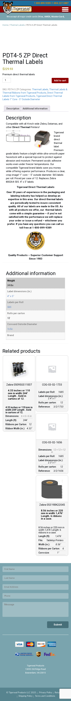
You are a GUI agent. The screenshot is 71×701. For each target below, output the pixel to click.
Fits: (41, 540)
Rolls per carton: (47, 402)
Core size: (44, 553)
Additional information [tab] (35, 108)
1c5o (10, 328)
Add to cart (60, 80)
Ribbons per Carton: (16, 424)
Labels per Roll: (47, 392)
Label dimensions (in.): (51, 396)
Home (5, 25)
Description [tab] (12, 108)
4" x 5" (10, 296)
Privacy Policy (45, 693)
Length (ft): (11, 420)
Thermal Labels (17, 25)
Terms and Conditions (45, 696)
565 (9, 307)
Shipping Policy (25, 696)
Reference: (44, 407)
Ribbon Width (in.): (15, 428)
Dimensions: (12, 416)
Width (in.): (44, 544)
